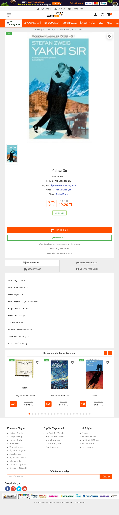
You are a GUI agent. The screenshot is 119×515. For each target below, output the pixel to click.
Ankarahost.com (41, 503)
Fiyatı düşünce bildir (59, 249)
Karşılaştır (75, 244)
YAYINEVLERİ (34, 23)
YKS (101, 23)
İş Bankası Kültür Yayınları (63, 185)
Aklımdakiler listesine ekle (59, 253)
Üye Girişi (43, 9)
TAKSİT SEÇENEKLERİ (86, 263)
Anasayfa (40, 30)
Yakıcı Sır (81, 30)
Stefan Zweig (62, 194)
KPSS (109, 23)
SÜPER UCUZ (70, 23)
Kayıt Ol (59, 9)
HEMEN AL (61, 238)
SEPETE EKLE (59, 230)
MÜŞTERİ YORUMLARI (87, 269)
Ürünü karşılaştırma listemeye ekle (53, 244)
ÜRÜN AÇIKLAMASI (32, 263)
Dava (59, 396)
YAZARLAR (53, 23)
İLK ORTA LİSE (87, 23)
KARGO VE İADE (32, 269)
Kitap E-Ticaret (56, 503)
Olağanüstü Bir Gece (24, 396)
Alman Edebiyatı (64, 190)
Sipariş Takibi (76, 9)
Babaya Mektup (94, 396)
